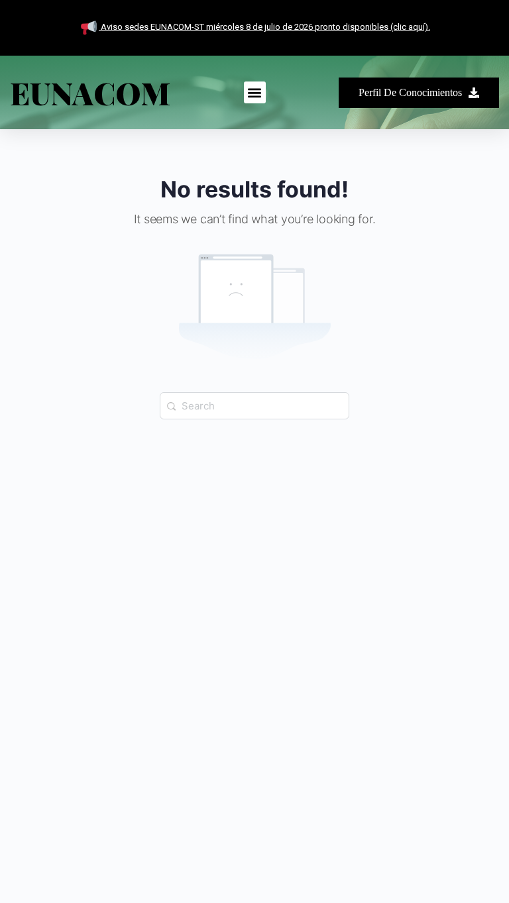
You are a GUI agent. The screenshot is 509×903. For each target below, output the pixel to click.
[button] (255, 92)
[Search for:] (254, 404)
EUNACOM (90, 92)
